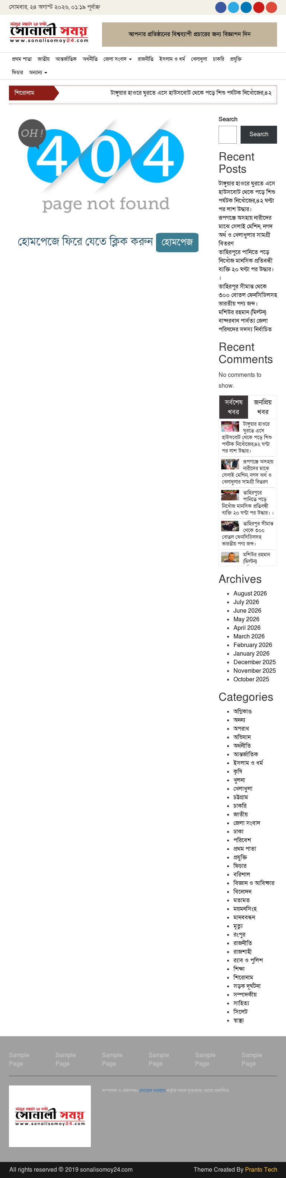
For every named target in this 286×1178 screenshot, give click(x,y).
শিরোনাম (243, 978)
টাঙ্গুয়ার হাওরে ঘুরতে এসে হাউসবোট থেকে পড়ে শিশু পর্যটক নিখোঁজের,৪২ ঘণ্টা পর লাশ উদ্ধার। (247, 196)
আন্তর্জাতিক (66, 59)
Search (228, 119)
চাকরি (218, 59)
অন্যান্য (36, 72)
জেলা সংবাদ (116, 59)
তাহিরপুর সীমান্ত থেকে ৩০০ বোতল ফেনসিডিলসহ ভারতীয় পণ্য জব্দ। (248, 295)
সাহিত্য (241, 1003)
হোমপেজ (177, 242)
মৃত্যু (238, 926)
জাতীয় (44, 59)
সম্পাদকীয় (245, 995)
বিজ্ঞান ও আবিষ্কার (253, 883)
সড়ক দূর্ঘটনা (247, 986)
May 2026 (246, 619)
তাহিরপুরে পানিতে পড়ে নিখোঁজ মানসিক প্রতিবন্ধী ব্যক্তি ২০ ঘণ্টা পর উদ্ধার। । (246, 265)
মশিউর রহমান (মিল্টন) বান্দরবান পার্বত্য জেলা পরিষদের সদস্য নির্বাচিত (245, 321)
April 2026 (247, 628)
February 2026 (252, 645)
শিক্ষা (239, 969)
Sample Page (19, 1059)
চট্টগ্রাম (240, 797)
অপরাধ (241, 729)
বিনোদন (242, 892)
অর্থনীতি (90, 59)
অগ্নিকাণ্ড (242, 711)
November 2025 (254, 671)
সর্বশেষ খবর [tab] (233, 407)
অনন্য (239, 720)
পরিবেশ (242, 840)
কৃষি (237, 772)
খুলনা (239, 780)
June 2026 (247, 611)
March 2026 (249, 636)
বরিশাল (241, 875)
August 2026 (250, 594)
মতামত (241, 900)
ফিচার (17, 72)
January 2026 (251, 654)
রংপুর (239, 935)
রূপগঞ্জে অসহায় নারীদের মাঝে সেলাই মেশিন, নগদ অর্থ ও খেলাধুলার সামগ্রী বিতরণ (246, 231)
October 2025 (251, 679)
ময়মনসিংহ (245, 909)
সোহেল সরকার (152, 1090)
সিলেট (240, 1012)
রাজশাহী (242, 952)
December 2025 (254, 662)
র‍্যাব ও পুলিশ (248, 960)
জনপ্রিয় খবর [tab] (263, 407)
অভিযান (242, 737)
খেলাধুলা (199, 59)
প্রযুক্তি (236, 59)
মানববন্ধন (244, 917)
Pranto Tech (261, 1170)
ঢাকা (238, 832)
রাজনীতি (145, 59)
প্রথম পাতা (22, 59)
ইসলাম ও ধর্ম (172, 59)
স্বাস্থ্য (238, 1020)
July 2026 (246, 602)
